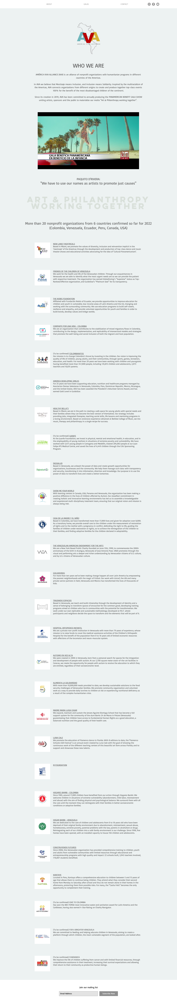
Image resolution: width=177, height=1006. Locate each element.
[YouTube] (157, 4)
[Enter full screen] (135, 165)
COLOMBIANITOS (76, 353)
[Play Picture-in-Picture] (131, 165)
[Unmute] (45, 165)
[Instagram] (149, 4)
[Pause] (41, 165)
